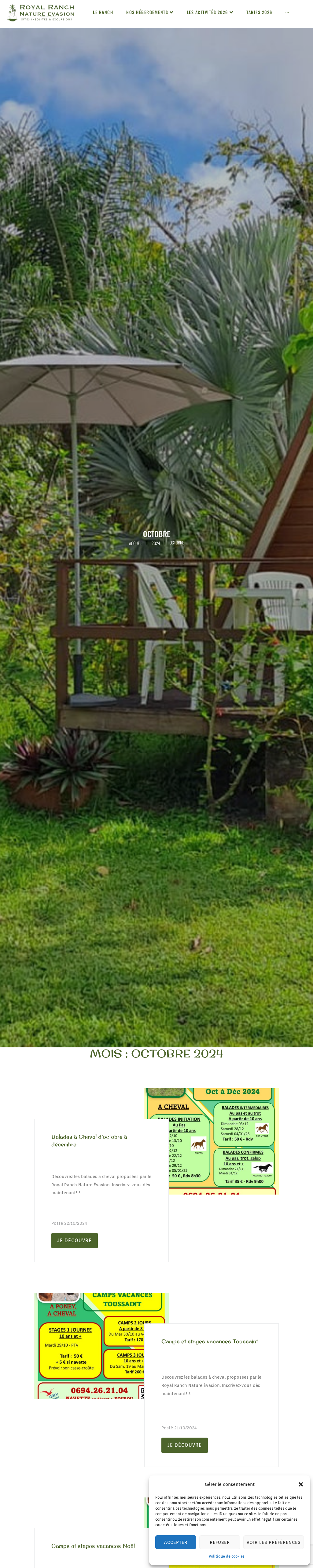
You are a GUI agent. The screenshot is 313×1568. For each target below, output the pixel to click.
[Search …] (306, 15)
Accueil (135, 543)
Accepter (175, 1542)
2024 (156, 543)
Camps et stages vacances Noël (93, 1545)
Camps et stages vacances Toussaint (209, 1341)
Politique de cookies (227, 1556)
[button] (301, 1484)
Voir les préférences (273, 1542)
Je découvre (74, 1240)
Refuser (220, 1542)
